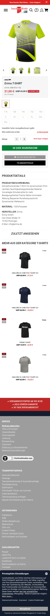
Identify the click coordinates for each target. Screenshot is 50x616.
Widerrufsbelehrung (10, 521)
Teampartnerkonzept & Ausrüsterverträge (20, 481)
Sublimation (7, 487)
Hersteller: (9, 212)
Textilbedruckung (9, 484)
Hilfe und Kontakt (10, 429)
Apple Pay (6, 555)
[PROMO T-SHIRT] (25, 333)
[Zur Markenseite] (7, 80)
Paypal (5, 552)
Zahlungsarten (8, 435)
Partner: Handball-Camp (13, 533)
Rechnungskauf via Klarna (14, 564)
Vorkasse (6, 567)
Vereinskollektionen (10, 475)
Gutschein (6, 444)
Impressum (7, 515)
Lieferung (6, 438)
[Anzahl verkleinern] (17, 139)
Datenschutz (7, 524)
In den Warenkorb (25, 148)
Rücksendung (8, 441)
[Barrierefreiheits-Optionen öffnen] (5, 458)
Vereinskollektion (9, 493)
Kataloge (6, 478)
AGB (4, 518)
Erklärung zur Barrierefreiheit (14, 447)
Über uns (6, 527)
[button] (6, 10)
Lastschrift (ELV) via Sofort (14, 558)
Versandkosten (8, 432)
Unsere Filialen (8, 530)
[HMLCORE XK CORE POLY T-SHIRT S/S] (25, 263)
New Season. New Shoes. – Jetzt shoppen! (25, 2)
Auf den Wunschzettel (26, 157)
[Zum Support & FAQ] (36, 10)
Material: (7, 207)
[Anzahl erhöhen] (24, 139)
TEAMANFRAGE (25, 163)
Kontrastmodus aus (23, 458)
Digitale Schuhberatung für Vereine (17, 500)
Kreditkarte (7, 561)
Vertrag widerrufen (10, 426)
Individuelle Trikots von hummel (16, 490)
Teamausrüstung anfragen (14, 497)
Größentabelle (42, 132)
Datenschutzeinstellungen (13, 450)
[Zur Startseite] (18, 10)
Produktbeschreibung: (16, 183)
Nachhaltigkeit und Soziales (14, 536)
